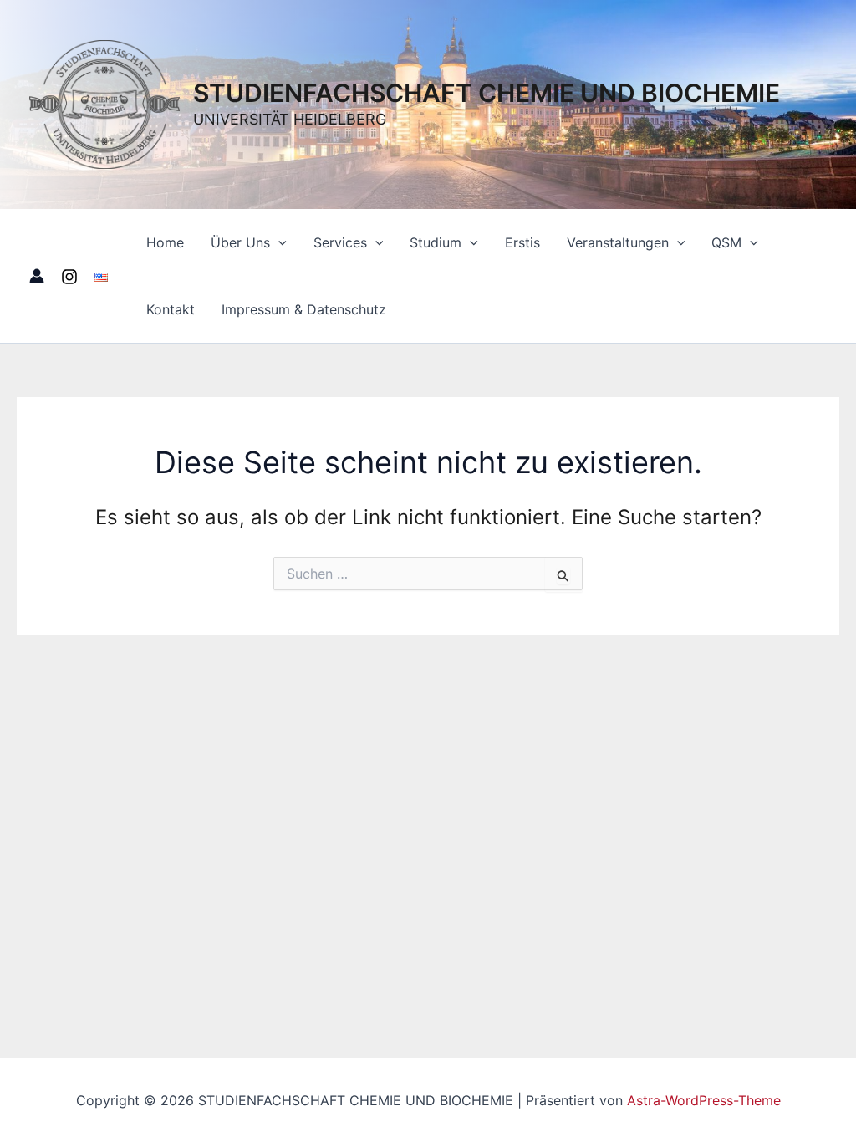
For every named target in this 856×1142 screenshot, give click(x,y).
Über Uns (240, 242)
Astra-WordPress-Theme (704, 1100)
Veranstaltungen (618, 242)
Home (165, 242)
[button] (278, 242)
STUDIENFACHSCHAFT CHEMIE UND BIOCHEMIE (486, 93)
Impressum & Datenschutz (304, 309)
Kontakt (170, 309)
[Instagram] (69, 276)
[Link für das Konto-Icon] (36, 275)
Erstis (522, 242)
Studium (435, 242)
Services (340, 242)
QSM (726, 242)
